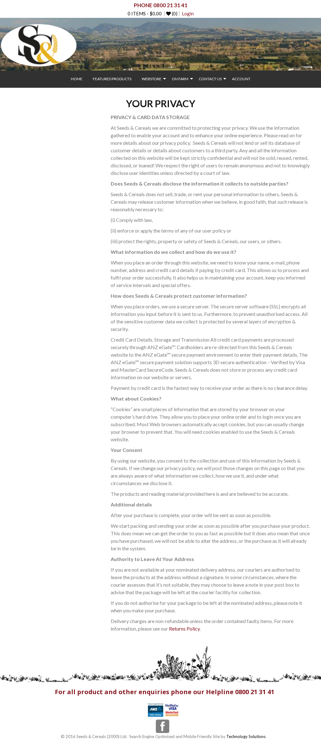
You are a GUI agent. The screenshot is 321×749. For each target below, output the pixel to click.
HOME (76, 78)
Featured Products (112, 78)
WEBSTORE (151, 78)
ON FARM (180, 78)
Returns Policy (184, 628)
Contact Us (210, 78)
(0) (174, 13)
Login (188, 13)
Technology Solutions (246, 736)
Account (241, 78)
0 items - (145, 13)
